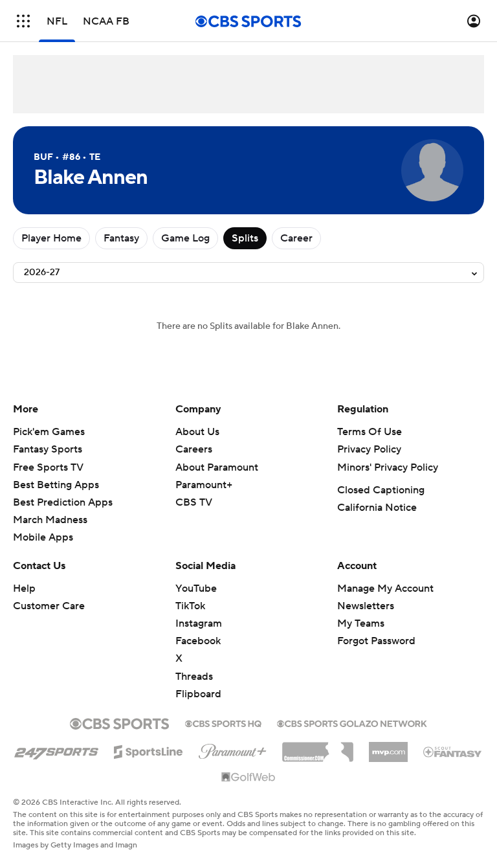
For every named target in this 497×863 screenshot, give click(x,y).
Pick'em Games (49, 431)
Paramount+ (203, 484)
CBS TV (193, 502)
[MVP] (388, 747)
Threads (194, 676)
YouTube (196, 588)
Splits (245, 238)
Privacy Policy (369, 449)
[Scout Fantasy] (453, 751)
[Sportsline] (148, 749)
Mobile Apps (43, 537)
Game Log (185, 238)
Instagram (198, 623)
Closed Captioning (381, 490)
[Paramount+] (233, 749)
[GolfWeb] (248, 777)
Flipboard (198, 694)
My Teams (360, 623)
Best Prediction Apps (63, 502)
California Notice (377, 507)
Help (24, 588)
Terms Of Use (369, 431)
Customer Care (49, 606)
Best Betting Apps (56, 484)
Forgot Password (376, 640)
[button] (23, 21)
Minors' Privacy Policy (387, 467)
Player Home (51, 238)
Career (296, 238)
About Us (197, 431)
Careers (193, 449)
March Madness (50, 519)
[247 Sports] (56, 749)
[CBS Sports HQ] (223, 722)
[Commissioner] (317, 747)
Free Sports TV (48, 467)
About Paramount (216, 467)
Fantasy (121, 238)
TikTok (190, 606)
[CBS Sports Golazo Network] (352, 722)
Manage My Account (385, 588)
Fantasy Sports (47, 449)
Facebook (198, 640)
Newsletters (365, 606)
